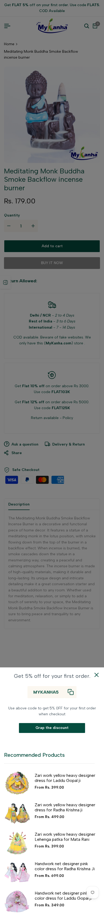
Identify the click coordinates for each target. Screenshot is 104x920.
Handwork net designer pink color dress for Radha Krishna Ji (65, 866)
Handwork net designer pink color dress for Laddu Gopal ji (63, 896)
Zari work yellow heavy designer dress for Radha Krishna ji (65, 807)
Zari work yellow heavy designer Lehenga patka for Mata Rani (65, 837)
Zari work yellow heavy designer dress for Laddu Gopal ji (65, 778)
